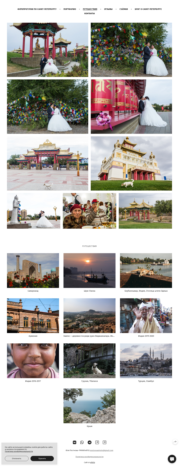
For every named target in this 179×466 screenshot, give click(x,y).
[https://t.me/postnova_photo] (89, 442)
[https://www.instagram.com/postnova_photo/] (97, 442)
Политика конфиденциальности (89, 457)
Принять (42, 458)
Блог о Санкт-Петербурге (148, 9)
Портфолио (69, 9)
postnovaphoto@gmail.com (101, 450)
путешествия (90, 9)
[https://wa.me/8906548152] (104, 442)
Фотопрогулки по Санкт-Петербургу (36, 9)
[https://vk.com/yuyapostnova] (74, 442)
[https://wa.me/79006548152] (82, 442)
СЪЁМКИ (124, 9)
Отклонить (16, 458)
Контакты (89, 13)
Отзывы (108, 9)
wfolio (92, 462)
